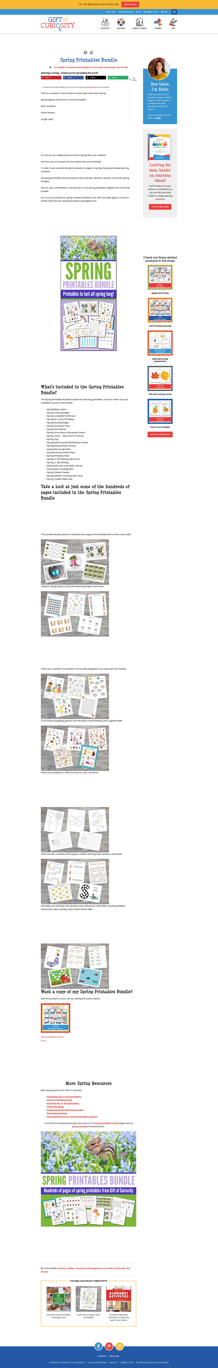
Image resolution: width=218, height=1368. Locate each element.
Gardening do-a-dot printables (64, 1096)
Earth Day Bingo (55, 1106)
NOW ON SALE (130, 4)
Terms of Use (126, 1362)
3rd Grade (122, 67)
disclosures (90, 87)
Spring (61, 1268)
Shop (138, 12)
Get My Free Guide (160, 206)
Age (173, 28)
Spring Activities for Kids (107, 1123)
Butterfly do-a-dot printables (63, 1103)
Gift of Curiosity (58, 24)
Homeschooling (126, 12)
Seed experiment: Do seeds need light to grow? (72, 1116)
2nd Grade (110, 67)
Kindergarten (84, 67)
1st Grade (98, 67)
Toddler (60, 67)
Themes (158, 28)
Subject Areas (139, 28)
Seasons (121, 28)
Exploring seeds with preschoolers (65, 1110)
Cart (165, 12)
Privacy (113, 1362)
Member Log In (151, 12)
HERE (158, 118)
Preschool (71, 67)
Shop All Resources (160, 434)
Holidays (105, 28)
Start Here (110, 12)
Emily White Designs (159, 1362)
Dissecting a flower (57, 1113)
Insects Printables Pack (59, 1100)
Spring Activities (80, 1126)
